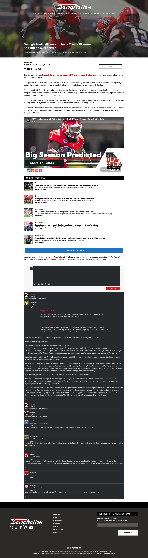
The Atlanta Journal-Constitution (51, 551)
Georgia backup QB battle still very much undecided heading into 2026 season (70, 238)
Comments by (116, 500)
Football (37, 13)
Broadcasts (63, 13)
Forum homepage (57, 259)
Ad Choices (78, 553)
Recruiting (49, 13)
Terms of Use (98, 551)
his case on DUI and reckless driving (76, 75)
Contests (76, 13)
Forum (86, 13)
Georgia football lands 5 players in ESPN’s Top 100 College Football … (65, 198)
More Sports (97, 13)
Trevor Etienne (48, 75)
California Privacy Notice (41, 553)
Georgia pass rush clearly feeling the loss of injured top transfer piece (66, 225)
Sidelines (110, 13)
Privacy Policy (107, 551)
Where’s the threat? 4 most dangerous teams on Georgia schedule (64, 212)
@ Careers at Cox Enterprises (105, 553)
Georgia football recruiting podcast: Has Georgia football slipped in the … (67, 185)
